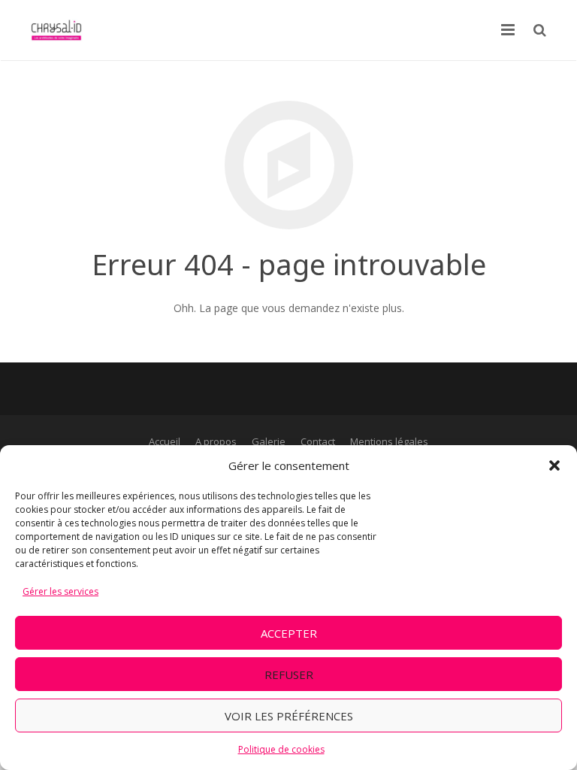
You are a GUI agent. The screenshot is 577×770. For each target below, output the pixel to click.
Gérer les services (60, 591)
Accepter (289, 633)
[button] (554, 465)
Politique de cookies (281, 749)
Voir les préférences (289, 715)
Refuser (288, 674)
